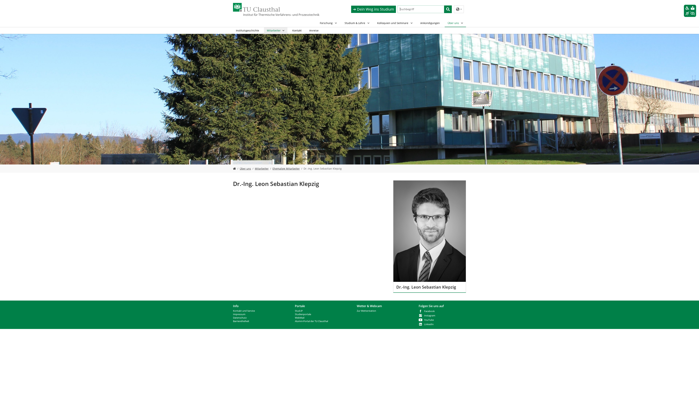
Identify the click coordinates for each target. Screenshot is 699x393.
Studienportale (303, 314)
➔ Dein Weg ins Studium (373, 9)
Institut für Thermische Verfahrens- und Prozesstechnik (261, 15)
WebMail (299, 317)
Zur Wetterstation (366, 310)
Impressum (239, 314)
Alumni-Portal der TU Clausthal (311, 321)
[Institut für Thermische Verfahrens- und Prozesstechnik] (234, 168)
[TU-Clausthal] (256, 7)
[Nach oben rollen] (691, 385)
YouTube (429, 319)
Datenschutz (240, 317)
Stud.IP (299, 310)
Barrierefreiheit (241, 321)
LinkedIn (429, 324)
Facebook (429, 311)
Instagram (429, 315)
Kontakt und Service (244, 310)
